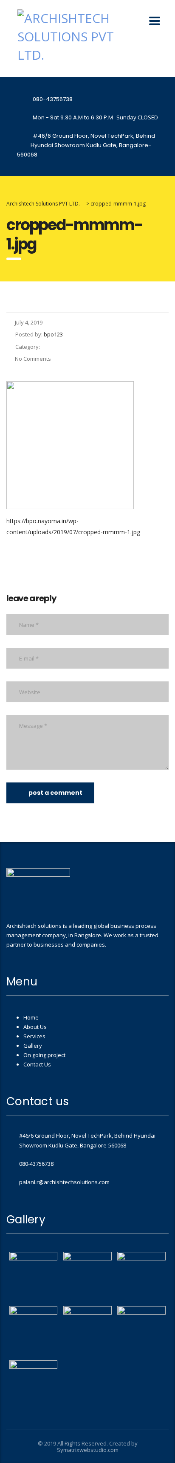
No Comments (33, 358)
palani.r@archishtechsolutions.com (64, 1182)
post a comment (55, 792)
